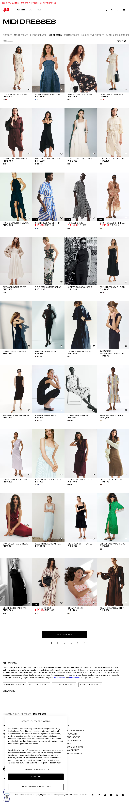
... (71, 643)
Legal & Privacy (72, 740)
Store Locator (72, 737)
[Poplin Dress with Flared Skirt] (113, 261)
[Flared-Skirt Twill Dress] (48, 68)
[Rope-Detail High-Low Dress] (16, 197)
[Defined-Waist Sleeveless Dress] (113, 453)
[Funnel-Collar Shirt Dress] (16, 132)
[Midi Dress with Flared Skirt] (80, 517)
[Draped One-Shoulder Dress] (16, 453)
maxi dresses (59, 677)
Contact (69, 744)
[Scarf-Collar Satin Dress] (113, 582)
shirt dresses (74, 677)
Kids (39, 10)
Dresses (26, 714)
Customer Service (74, 730)
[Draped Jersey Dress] (16, 325)
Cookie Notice (71, 750)
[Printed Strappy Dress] (80, 68)
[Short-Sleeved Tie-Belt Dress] (113, 197)
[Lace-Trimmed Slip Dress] (48, 517)
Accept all (36, 777)
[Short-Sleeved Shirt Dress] (48, 197)
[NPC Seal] (7, 795)
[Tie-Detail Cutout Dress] (48, 261)
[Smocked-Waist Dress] (16, 261)
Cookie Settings (73, 753)
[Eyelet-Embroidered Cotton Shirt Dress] (113, 517)
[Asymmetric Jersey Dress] (113, 325)
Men (31, 10)
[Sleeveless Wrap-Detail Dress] (80, 453)
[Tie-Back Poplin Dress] (80, 325)
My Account (70, 734)
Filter (120, 41)
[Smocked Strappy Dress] (48, 453)
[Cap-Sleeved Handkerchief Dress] (16, 68)
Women (21, 10)
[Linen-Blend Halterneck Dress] (16, 582)
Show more (9, 691)
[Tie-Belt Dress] (80, 197)
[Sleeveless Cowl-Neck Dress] (80, 261)
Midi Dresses (39, 714)
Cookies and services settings (36, 787)
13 (77, 643)
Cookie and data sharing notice (36, 769)
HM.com (7, 714)
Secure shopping (73, 747)
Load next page (64, 634)
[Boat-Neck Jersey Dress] (16, 389)
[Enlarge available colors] (36, 99)
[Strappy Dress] (80, 582)
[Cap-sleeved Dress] (48, 325)
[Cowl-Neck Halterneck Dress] (16, 517)
